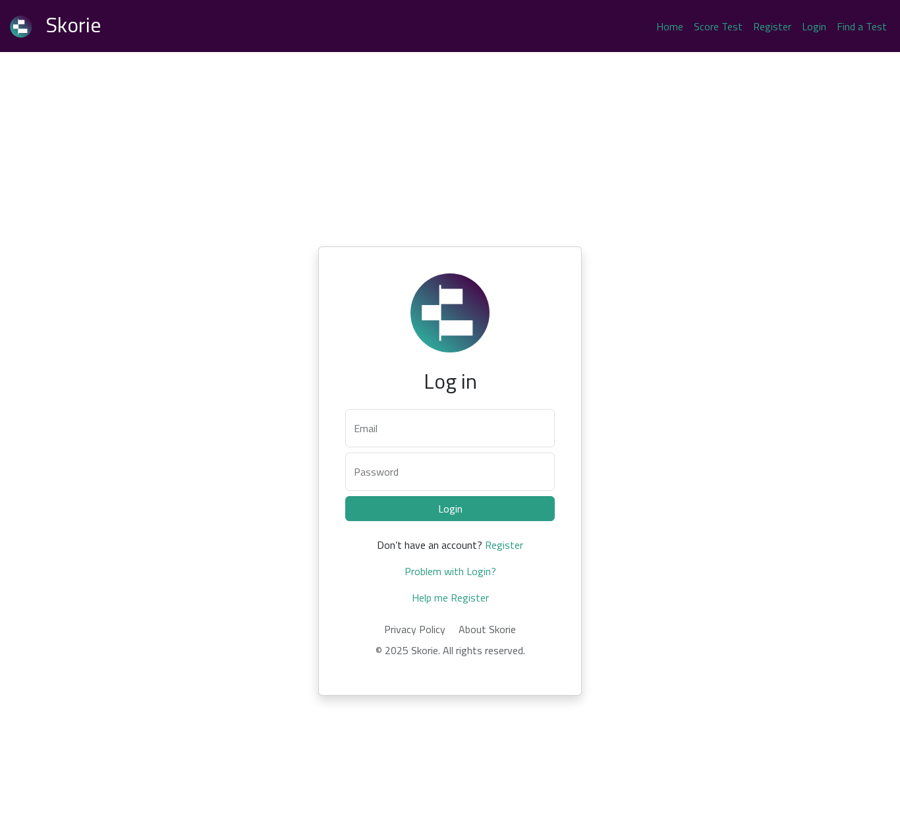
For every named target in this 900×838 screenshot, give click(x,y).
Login (814, 26)
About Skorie (487, 629)
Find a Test (862, 26)
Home (669, 26)
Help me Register (450, 597)
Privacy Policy (414, 629)
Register (772, 26)
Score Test (718, 26)
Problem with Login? (450, 571)
